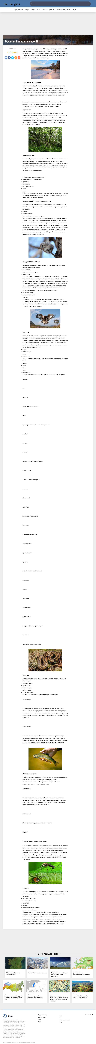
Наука (33, 10)
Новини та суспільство (48, 10)
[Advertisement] (48, 24)
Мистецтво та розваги (63, 10)
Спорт (74, 10)
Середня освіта (18, 10)
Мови (38, 10)
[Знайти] (88, 3)
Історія (27, 10)
